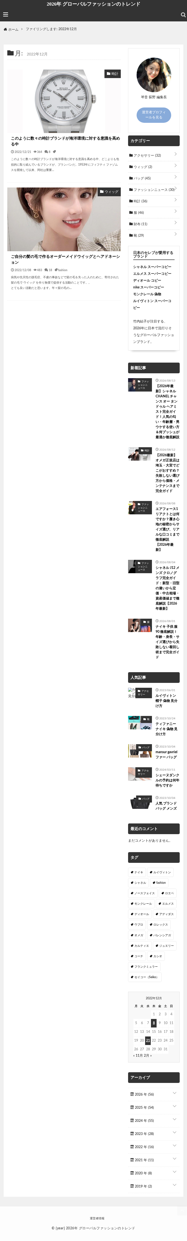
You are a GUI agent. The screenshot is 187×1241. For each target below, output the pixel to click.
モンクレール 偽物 (147, 294)
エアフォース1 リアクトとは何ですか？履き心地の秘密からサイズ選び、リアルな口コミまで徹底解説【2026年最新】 (167, 529)
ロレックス (160, 924)
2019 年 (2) (143, 1186)
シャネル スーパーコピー (152, 267)
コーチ (138, 956)
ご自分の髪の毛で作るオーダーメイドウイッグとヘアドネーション (65, 259)
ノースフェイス (144, 893)
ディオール (141, 914)
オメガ (138, 935)
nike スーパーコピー (148, 287)
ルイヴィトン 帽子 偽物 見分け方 (167, 701)
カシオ (157, 956)
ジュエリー (166, 945)
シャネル (140, 882)
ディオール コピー (147, 280)
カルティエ (141, 945)
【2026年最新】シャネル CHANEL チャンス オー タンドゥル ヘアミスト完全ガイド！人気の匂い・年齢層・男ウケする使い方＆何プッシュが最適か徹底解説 (167, 411)
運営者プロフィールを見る (154, 115)
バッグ (142, 178)
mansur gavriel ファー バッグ (166, 754)
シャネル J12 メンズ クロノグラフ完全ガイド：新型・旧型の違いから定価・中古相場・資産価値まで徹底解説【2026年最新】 (167, 588)
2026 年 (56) (144, 1094)
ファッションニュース (154, 190)
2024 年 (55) (144, 1121)
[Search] (183, 14)
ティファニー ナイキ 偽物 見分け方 (167, 729)
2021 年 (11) (144, 1160)
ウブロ (138, 924)
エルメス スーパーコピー (152, 274)
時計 (140, 201)
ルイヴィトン (162, 872)
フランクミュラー (146, 966)
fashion (62, 269)
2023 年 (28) (144, 1134)
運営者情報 (97, 1218)
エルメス (168, 903)
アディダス (166, 914)
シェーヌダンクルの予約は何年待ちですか (167, 780)
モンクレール (143, 903)
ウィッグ (142, 167)
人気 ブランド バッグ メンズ (166, 806)
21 (148, 1040)
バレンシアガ (162, 935)
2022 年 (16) (144, 1147)
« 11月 (138, 1055)
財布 (140, 224)
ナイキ (138, 872)
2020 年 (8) (143, 1173)
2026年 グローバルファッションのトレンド (93, 4)
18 (50, 269)
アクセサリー (147, 155)
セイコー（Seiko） (146, 977)
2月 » (148, 1055)
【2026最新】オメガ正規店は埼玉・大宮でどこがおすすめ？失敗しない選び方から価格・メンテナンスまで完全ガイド (167, 473)
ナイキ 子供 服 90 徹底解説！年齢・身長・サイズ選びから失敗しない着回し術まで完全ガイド (167, 642)
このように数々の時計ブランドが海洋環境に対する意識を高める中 (65, 141)
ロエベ (169, 893)
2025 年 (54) (144, 1107)
